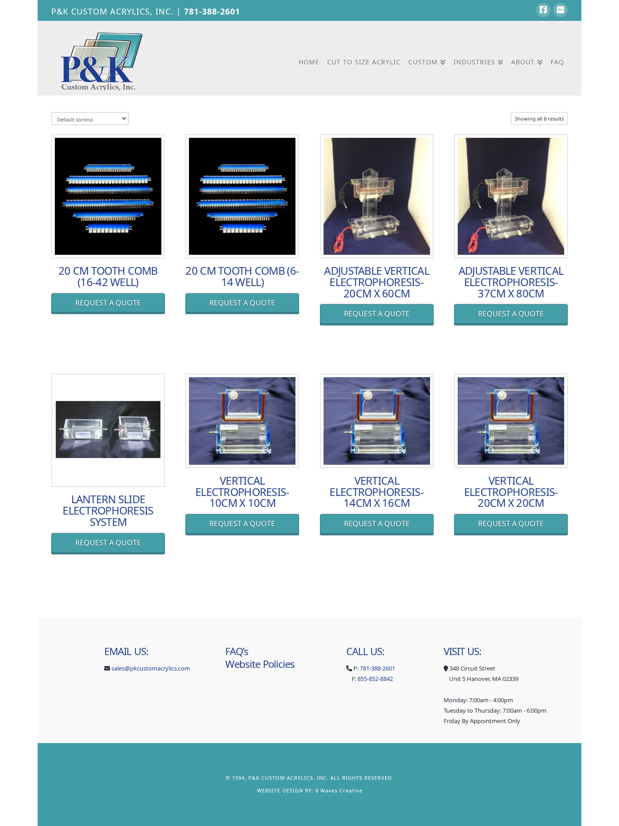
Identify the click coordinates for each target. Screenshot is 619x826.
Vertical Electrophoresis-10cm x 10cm (242, 491)
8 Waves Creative (339, 790)
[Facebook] (543, 10)
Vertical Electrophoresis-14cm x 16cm (376, 491)
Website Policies (260, 664)
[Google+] (560, 10)
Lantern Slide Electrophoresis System (108, 510)
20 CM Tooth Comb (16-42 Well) (108, 276)
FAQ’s (237, 651)
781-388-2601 (212, 11)
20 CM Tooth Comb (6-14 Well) (242, 276)
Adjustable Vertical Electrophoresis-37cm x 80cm (511, 282)
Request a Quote (108, 303)
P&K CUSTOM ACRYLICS (280, 777)
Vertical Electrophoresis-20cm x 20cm (511, 491)
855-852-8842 (375, 679)
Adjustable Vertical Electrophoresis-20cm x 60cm (376, 282)
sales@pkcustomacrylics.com (150, 668)
